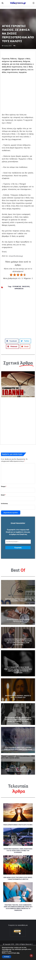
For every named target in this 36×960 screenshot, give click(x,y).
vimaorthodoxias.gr (16, 256)
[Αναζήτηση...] (3, 3)
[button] (11, 341)
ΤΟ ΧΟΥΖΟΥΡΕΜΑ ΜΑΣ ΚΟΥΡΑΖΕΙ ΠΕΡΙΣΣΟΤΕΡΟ (18, 620)
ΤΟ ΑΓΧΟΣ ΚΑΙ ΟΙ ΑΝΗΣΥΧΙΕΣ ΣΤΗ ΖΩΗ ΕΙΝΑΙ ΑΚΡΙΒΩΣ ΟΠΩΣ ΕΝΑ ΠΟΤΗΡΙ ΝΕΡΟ (18, 748)
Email (3, 495)
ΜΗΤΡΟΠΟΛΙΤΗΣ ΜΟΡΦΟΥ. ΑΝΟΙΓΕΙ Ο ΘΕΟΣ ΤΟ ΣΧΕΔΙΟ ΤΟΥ (18, 696)
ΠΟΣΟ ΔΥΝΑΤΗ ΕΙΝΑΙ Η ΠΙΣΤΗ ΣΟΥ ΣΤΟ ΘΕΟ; (18, 825)
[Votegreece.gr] (18, 3)
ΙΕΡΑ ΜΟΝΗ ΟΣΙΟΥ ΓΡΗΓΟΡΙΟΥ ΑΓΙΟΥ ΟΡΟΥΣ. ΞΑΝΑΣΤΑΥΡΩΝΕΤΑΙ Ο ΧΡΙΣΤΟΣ (18, 878)
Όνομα (3, 486)
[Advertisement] (18, 95)
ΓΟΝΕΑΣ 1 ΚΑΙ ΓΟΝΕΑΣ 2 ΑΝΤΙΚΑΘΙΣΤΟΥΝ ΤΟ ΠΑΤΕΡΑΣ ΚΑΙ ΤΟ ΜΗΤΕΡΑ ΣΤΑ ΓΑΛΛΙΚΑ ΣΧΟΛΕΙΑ (18, 769)
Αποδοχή (6, 956)
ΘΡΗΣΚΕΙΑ (19, 288)
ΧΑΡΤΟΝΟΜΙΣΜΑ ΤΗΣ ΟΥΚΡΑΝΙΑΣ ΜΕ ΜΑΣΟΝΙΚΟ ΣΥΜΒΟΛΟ (18, 600)
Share (4, 252)
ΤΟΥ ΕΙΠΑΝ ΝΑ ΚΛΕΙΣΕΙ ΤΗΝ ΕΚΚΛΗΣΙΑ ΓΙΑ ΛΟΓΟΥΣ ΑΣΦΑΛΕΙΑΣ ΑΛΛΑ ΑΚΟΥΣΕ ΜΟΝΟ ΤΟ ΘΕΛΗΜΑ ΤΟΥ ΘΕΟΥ (18, 719)
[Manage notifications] (31, 955)
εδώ (18, 953)
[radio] (11, 274)
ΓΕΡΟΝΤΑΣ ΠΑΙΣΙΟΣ (21, 286)
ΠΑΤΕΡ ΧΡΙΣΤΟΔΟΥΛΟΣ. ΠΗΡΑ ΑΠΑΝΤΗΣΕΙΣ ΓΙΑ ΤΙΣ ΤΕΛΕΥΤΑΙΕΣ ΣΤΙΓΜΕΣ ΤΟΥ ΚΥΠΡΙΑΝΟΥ (18, 850)
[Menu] (33, 3)
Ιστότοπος (4, 503)
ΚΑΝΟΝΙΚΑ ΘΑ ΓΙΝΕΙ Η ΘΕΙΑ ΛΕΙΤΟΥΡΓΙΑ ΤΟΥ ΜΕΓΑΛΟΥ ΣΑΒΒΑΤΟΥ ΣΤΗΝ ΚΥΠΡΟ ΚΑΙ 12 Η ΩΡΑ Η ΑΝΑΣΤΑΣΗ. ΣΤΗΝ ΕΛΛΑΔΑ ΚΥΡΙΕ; (18, 641)
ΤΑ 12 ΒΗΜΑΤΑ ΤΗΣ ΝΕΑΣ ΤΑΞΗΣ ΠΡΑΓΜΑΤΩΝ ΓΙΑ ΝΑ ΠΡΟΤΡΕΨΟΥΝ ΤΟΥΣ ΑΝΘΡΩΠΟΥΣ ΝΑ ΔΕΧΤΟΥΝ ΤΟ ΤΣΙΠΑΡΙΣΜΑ (18, 670)
